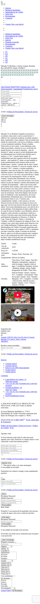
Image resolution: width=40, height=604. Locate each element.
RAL (12, 428)
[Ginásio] (6, 582)
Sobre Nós (9, 14)
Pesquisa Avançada (12, 42)
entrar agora (5, 517)
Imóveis (8, 8)
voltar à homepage (8, 540)
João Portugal (5, 87)
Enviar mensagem (7, 116)
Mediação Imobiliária (12, 10)
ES (6, 58)
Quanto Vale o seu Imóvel (14, 24)
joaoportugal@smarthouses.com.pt (25, 89)
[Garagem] (8, 559)
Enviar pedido (6, 505)
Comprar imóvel (11, 364)
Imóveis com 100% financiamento (17, 368)
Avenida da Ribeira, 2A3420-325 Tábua (13, 389)
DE (6, 60)
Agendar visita (6, 463)
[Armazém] (8, 555)
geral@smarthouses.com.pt (14, 396)
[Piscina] (6, 580)
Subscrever (26, 348)
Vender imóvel (10, 372)
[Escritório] (8, 557)
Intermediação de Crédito (14, 12)
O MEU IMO (19, 420)
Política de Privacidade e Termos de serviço (22, 112)
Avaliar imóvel (10, 370)
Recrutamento (10, 16)
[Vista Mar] (6, 586)
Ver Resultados (17, 590)
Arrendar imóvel (11, 366)
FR (6, 56)
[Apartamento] (8, 553)
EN (6, 54)
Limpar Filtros (6, 590)
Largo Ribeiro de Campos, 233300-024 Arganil (15, 380)
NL (6, 62)
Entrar (4, 494)
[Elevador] (6, 584)
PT (6, 52)
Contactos (8, 18)
